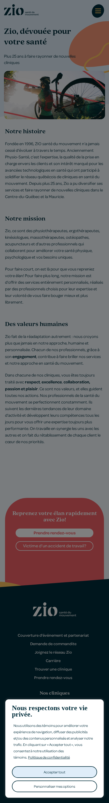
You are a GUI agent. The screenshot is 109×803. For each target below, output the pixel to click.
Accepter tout (54, 772)
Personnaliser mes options (54, 786)
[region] (54, 748)
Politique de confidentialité (49, 757)
